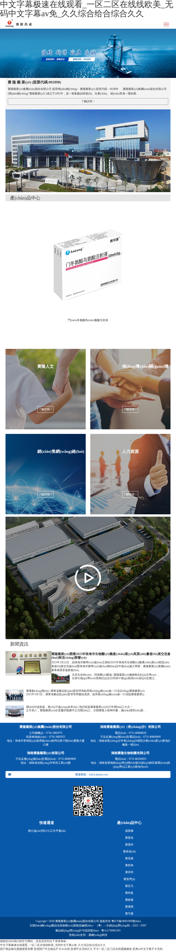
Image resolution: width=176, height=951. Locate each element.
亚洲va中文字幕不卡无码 (147, 949)
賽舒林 (129, 865)
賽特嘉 (129, 892)
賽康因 (129, 906)
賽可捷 (129, 913)
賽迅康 (129, 858)
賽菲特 (129, 872)
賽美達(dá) (129, 851)
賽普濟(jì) (129, 879)
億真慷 (129, 830)
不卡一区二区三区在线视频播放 (112, 949)
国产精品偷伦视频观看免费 (16, 949)
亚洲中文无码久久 (82, 949)
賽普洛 (129, 837)
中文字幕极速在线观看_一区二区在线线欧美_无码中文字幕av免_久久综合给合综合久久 (53, 945)
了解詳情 (88, 101)
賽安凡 (129, 886)
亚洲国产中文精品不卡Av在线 (52, 949)
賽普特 (129, 844)
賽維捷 (129, 899)
